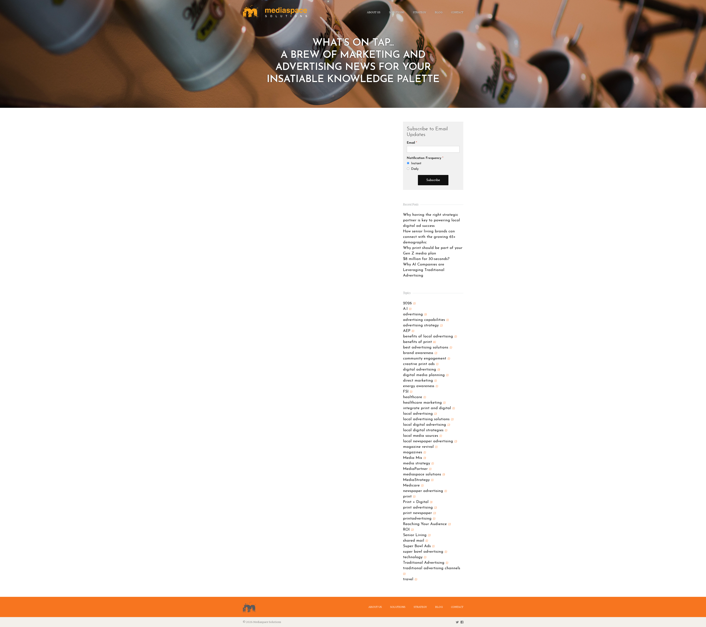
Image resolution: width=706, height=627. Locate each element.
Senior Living (417, 535)
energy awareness (420, 386)
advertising (415, 314)
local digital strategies (425, 430)
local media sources (422, 436)
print (409, 496)
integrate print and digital (429, 408)
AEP (408, 331)
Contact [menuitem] (457, 12)
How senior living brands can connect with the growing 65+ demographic (429, 236)
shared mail (415, 541)
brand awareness (420, 353)
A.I (407, 309)
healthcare (414, 397)
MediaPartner (417, 469)
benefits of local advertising (430, 336)
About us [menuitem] (373, 12)
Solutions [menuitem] (396, 12)
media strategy (418, 463)
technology (414, 557)
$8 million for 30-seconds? (426, 259)
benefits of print (419, 342)
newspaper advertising (425, 491)
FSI (407, 392)
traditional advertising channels (431, 570)
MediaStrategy (418, 480)
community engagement (426, 358)
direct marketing (420, 380)
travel (410, 579)
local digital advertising (426, 425)
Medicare (413, 485)
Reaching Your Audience (427, 524)
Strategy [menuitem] (419, 12)
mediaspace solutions (424, 474)
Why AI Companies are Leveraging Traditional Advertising (423, 270)
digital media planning (426, 375)
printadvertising (419, 518)
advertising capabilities (426, 320)
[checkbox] (433, 166)
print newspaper (419, 513)
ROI (408, 530)
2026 (409, 303)
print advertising (420, 507)
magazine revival (420, 447)
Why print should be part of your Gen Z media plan (432, 250)
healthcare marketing (424, 403)
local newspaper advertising (430, 441)
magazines (414, 452)
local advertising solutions (428, 419)
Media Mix (414, 458)
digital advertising (421, 369)
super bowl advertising (425, 552)
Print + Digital (417, 502)
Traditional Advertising (425, 563)
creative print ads (420, 364)
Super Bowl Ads (419, 546)
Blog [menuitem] (438, 12)
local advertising (420, 414)
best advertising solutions (427, 347)
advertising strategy (423, 325)
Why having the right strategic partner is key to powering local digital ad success (431, 220)
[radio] (433, 163)
